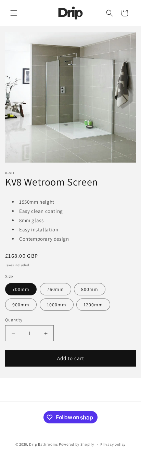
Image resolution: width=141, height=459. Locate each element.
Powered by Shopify (76, 444)
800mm (89, 289)
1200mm (93, 305)
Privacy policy (113, 444)
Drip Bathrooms (43, 444)
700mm (20, 289)
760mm (55, 289)
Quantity (13, 320)
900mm (20, 305)
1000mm (56, 305)
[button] (13, 13)
